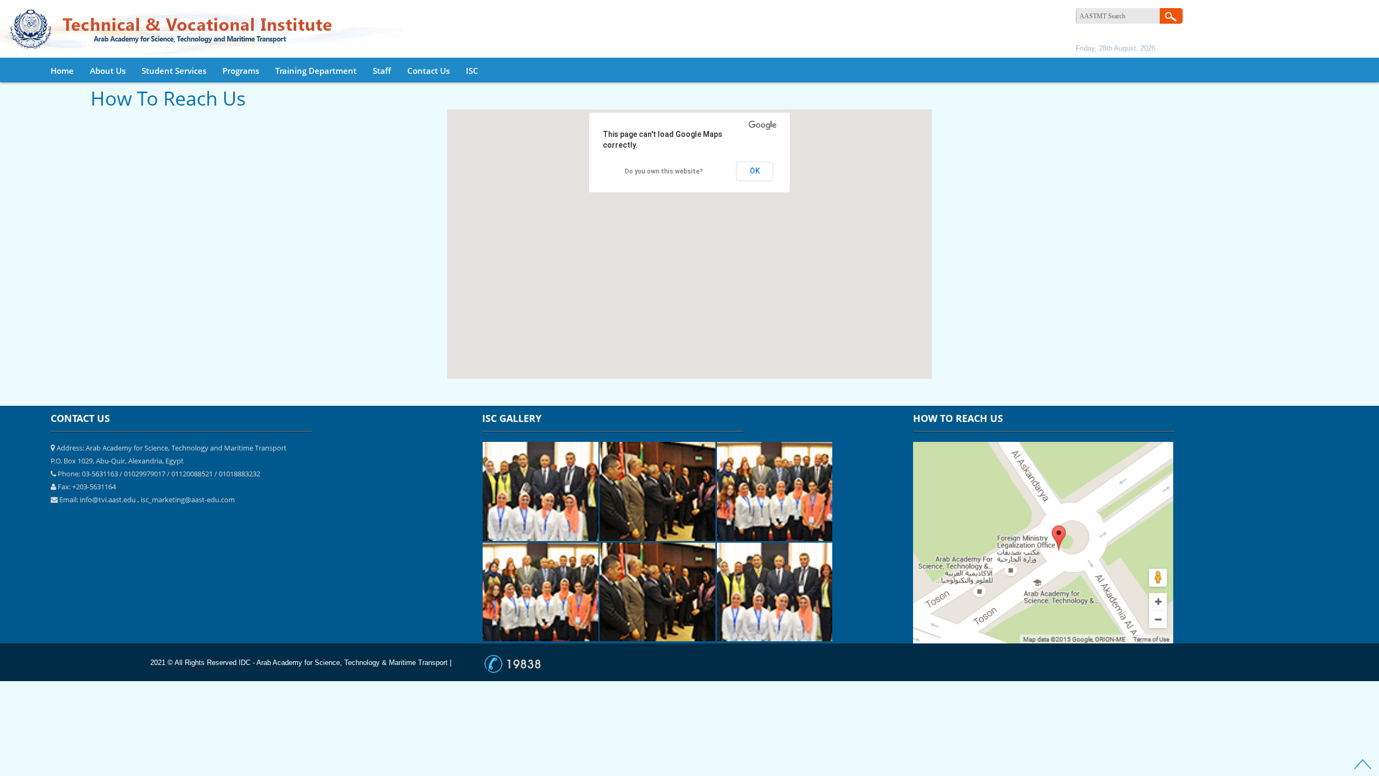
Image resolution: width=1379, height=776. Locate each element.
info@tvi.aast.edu (108, 499)
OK (755, 171)
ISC (472, 71)
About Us (108, 71)
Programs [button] (240, 71)
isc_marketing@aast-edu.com (188, 499)
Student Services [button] (174, 71)
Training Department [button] (316, 71)
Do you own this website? (664, 171)
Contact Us (428, 71)
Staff (382, 71)
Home (62, 71)
